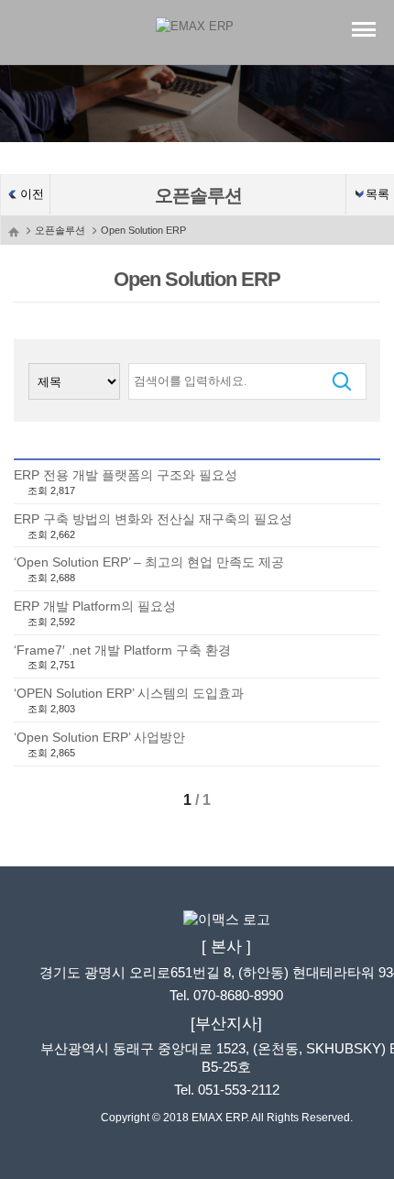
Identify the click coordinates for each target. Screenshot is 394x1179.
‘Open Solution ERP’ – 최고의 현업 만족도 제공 (149, 562)
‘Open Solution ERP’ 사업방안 (99, 737)
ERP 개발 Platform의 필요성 (95, 606)
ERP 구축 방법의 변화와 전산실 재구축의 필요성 (153, 519)
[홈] (14, 230)
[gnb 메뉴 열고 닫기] (364, 28)
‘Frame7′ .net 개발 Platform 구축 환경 (122, 650)
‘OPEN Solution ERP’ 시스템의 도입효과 (129, 693)
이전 (32, 194)
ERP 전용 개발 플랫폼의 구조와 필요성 (125, 475)
